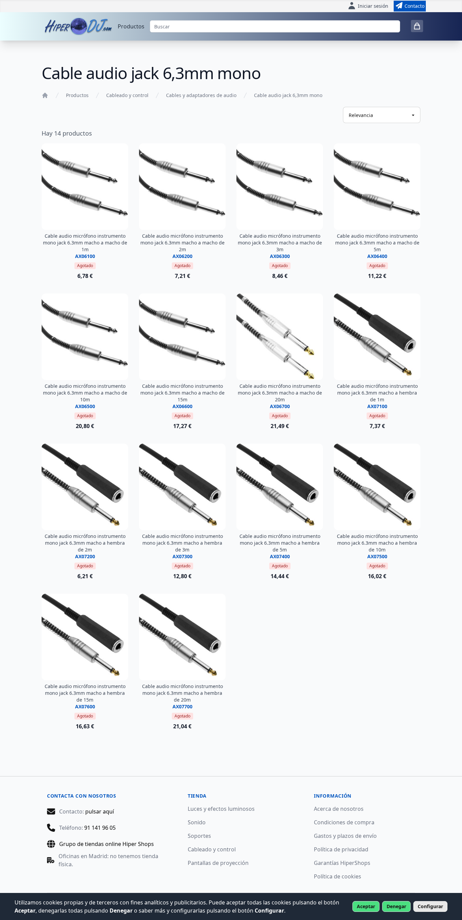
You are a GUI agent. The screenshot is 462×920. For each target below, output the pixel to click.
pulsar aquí (99, 811)
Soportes (199, 836)
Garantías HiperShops (342, 863)
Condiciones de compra (344, 822)
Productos (131, 26)
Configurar (430, 906)
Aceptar (366, 906)
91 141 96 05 (100, 827)
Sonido (197, 822)
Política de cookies (337, 876)
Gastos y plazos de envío (345, 836)
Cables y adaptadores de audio (201, 95)
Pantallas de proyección (218, 863)
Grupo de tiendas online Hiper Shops (106, 844)
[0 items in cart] (417, 26)
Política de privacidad (341, 849)
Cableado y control (127, 95)
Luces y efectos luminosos (221, 808)
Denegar (396, 906)
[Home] (45, 95)
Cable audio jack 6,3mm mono (288, 95)
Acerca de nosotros (339, 808)
